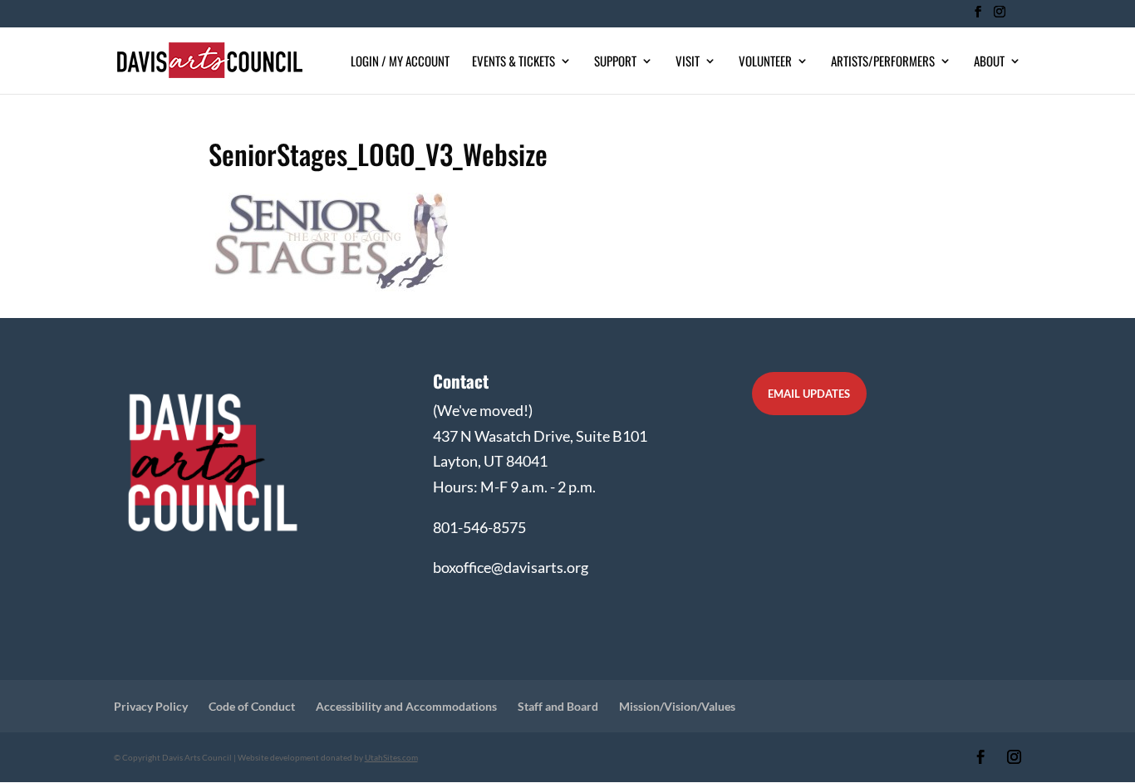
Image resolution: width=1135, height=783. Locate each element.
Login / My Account (400, 62)
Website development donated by (328, 757)
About (989, 62)
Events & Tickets (513, 62)
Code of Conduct (252, 706)
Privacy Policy (151, 706)
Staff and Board (558, 706)
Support (615, 62)
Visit (688, 62)
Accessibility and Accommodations (406, 706)
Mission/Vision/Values (677, 706)
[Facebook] (977, 16)
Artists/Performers (883, 62)
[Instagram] (999, 16)
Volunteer (765, 62)
